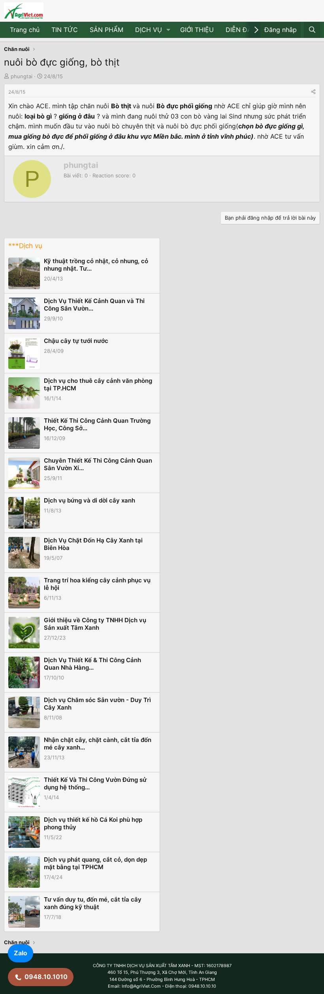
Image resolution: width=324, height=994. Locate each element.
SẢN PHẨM (106, 30)
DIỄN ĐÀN (241, 30)
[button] (168, 30)
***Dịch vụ (25, 246)
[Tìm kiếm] (312, 30)
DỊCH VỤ (148, 30)
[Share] (313, 92)
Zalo (20, 953)
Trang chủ (25, 30)
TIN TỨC (64, 30)
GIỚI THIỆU (197, 30)
